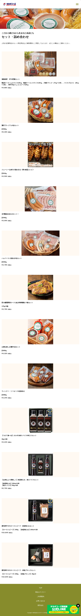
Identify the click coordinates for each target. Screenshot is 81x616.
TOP (40, 588)
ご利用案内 (40, 596)
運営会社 (40, 605)
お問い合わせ (40, 601)
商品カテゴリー (40, 592)
